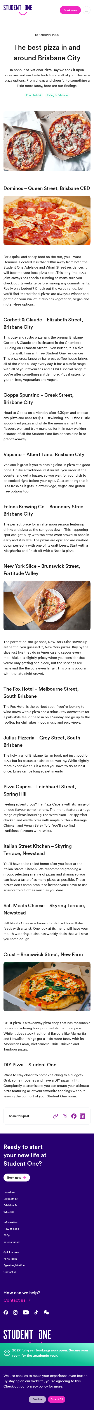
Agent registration (14, 1265)
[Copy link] (55, 1116)
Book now (70, 10)
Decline (37, 1399)
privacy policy (37, 1386)
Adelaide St (10, 1205)
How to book (11, 1229)
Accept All (57, 1399)
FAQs (6, 1235)
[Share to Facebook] (74, 1116)
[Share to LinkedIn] (82, 1116)
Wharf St (8, 1212)
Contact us (9, 1272)
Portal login (10, 1259)
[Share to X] (65, 1116)
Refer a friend (11, 1242)
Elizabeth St (10, 1199)
